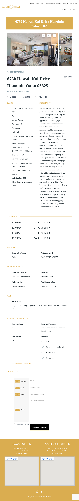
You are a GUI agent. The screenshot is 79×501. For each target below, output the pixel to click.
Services (39, 4)
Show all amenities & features (20, 363)
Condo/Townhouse (15, 72)
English (72, 9)
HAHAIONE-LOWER (49, 257)
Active (20, 120)
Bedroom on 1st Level (55, 347)
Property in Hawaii (53, 4)
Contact (73, 4)
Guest (51, 276)
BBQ (48, 342)
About (65, 4)
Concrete (15, 276)
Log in (63, 9)
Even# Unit (50, 358)
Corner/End (50, 352)
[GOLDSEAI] (11, 6)
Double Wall (25, 276)
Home (32, 4)
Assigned (44, 276)
